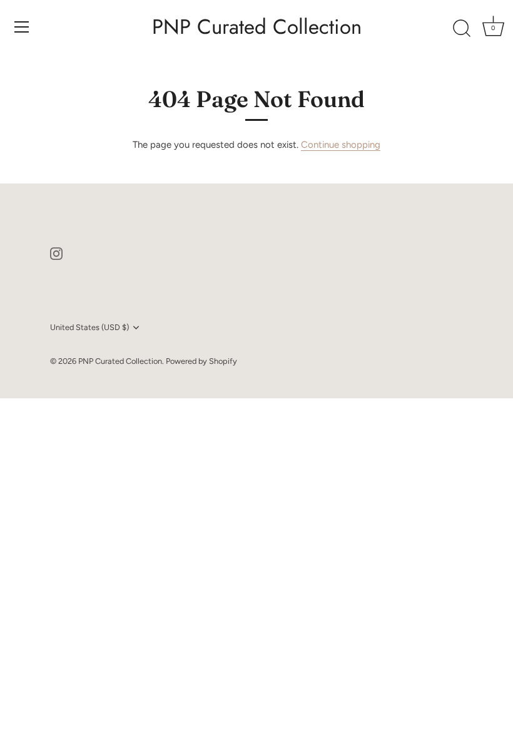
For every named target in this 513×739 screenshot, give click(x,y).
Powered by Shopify (201, 361)
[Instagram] (56, 253)
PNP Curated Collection (257, 27)
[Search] (461, 29)
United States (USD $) (89, 327)
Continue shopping (340, 144)
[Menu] (22, 27)
